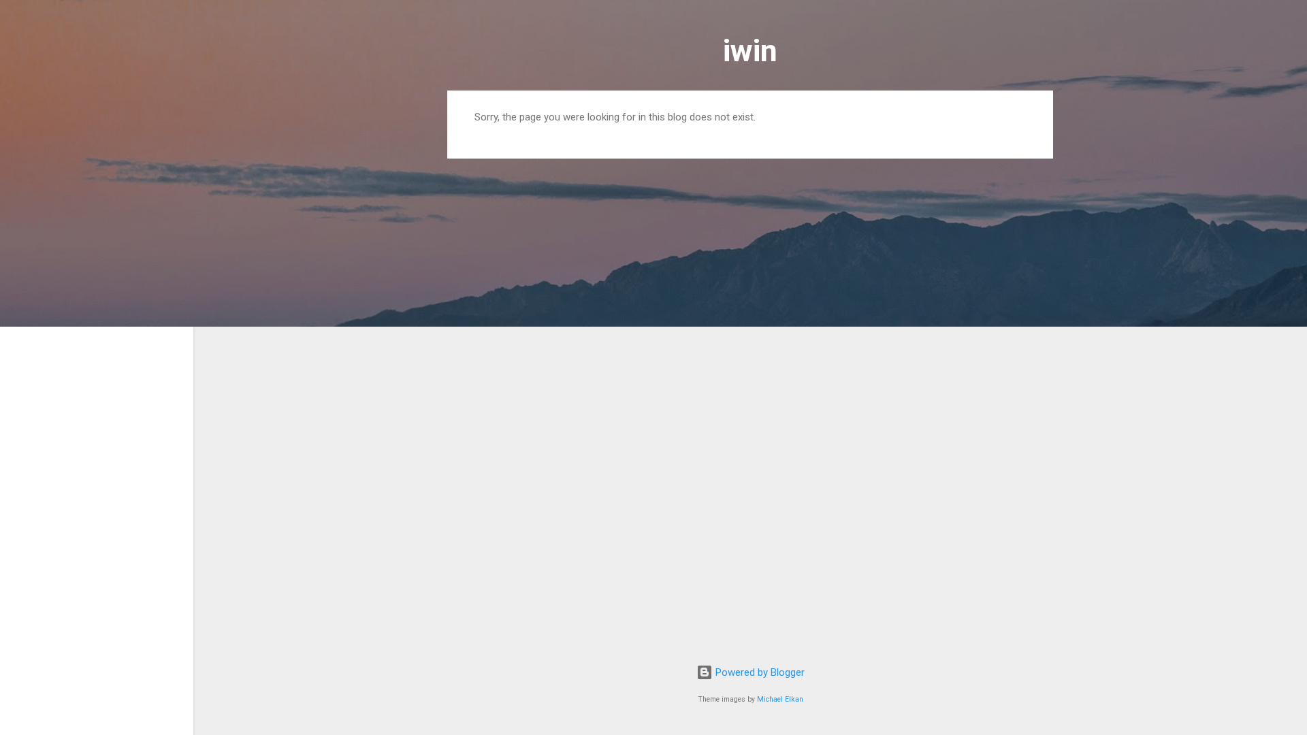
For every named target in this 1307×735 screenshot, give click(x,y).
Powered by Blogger (759, 672)
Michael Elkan (780, 699)
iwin (750, 51)
